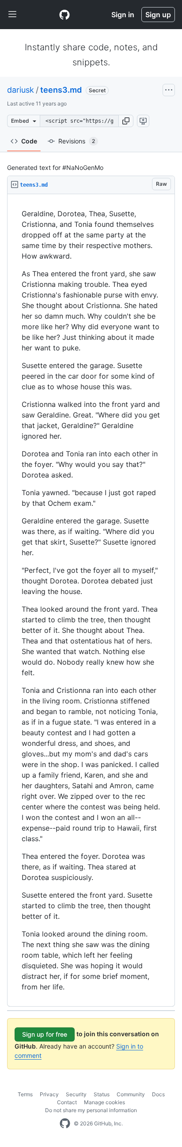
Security (76, 1094)
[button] (125, 121)
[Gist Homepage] (64, 14)
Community (131, 1094)
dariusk (20, 89)
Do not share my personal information (91, 1110)
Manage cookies (104, 1102)
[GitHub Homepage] (65, 1123)
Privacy (49, 1094)
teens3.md (61, 89)
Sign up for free (44, 1034)
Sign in (122, 14)
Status (102, 1094)
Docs (158, 1094)
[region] (91, 600)
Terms (25, 1094)
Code (29, 141)
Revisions (76, 141)
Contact (67, 1102)
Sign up (158, 14)
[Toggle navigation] (12, 14)
